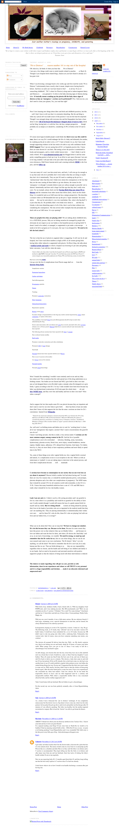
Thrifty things (96, 284)
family (94, 218)
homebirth (95, 234)
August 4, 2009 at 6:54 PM (49, 604)
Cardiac (34, 276)
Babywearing (96, 183)
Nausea (34, 288)
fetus (65, 332)
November (99, 126)
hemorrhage (42, 272)
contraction (35, 316)
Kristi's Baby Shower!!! (103, 138)
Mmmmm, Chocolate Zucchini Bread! (102, 145)
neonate (70, 332)
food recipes (96, 223)
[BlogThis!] (64, 588)
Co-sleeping (96, 205)
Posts (10, 76)
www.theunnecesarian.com (53, 154)
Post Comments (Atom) (45, 811)
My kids (94, 257)
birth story (95, 186)
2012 (96, 112)
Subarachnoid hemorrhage (39, 303)
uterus (42, 311)
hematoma (38, 299)
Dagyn (94, 210)
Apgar (36, 359)
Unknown (38, 741)
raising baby (96, 271)
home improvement (98, 231)
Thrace (94, 281)
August (98, 135)
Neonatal (34, 353)
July (97, 170)
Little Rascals (100, 141)
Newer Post (33, 807)
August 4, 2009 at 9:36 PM (47, 698)
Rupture (34, 311)
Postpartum (35, 272)
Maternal (52, 326)
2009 (96, 121)
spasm (79, 314)
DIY (93, 212)
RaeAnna (38, 718)
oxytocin (83, 324)
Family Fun (95, 220)
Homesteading (96, 236)
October (99, 129)
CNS (39, 346)
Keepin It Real (96, 249)
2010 (96, 118)
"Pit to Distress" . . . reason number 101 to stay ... (104, 165)
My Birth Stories (27, 47)
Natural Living (85, 47)
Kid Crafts (95, 252)
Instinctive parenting (98, 247)
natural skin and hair (98, 263)
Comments (11, 80)
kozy (93, 255)
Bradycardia (35, 338)
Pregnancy (49, 47)
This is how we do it (98, 278)
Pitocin (62, 353)
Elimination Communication (101, 215)
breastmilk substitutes (99, 191)
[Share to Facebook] (68, 588)
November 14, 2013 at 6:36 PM (52, 741)
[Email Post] (58, 588)
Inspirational (96, 244)
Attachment (95, 181)
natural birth (96, 260)
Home (8, 47)
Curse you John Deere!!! (103, 161)
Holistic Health (97, 228)
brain (44, 346)
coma (59, 324)
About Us (16, 47)
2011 (96, 115)
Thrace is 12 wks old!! (103, 150)
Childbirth (39, 47)
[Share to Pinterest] (70, 588)
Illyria (94, 242)
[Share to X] (66, 588)
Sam (36, 697)
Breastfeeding (60, 47)
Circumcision (72, 47)
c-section (40, 590)
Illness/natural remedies (99, 239)
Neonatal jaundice (37, 363)
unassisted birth (97, 286)
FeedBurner (20, 106)
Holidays (95, 226)
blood (48, 319)
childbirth (49, 590)
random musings (97, 273)
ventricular (41, 296)
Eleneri (37, 604)
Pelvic (33, 299)
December (99, 123)
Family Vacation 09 (102, 158)
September (99, 132)
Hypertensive (35, 284)
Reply (37, 691)
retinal (39, 367)
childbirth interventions (63, 590)
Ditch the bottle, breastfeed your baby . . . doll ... (104, 154)
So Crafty (95, 276)
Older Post (84, 807)
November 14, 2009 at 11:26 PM (52, 718)
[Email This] (61, 588)
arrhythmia (40, 276)
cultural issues (96, 207)
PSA (93, 268)
